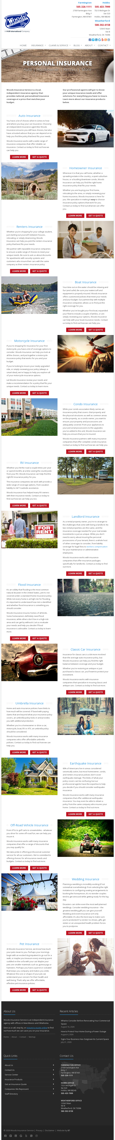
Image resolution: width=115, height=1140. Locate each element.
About (89, 45)
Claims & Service (59, 45)
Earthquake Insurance (85, 763)
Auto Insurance (29, 116)
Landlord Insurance (85, 517)
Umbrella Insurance (29, 703)
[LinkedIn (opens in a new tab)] (96, 40)
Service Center (11, 1074)
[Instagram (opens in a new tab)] (109, 40)
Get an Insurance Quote (16, 1084)
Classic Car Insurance (85, 649)
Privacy (39, 1130)
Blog (77, 45)
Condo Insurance (86, 404)
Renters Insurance (29, 227)
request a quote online (37, 1027)
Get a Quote (39, 157)
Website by (63, 1130)
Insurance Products (13, 1079)
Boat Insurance (85, 282)
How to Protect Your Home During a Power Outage (83, 1033)
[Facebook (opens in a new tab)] (90, 40)
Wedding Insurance (85, 879)
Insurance (37, 45)
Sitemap (32, 1037)
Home (23, 45)
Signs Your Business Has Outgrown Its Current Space (85, 1040)
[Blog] (105, 40)
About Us (9, 1065)
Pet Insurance (29, 944)
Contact (103, 45)
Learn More (19, 157)
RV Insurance (29, 463)
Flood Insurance (29, 585)
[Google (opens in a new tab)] (99, 40)
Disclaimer (50, 1130)
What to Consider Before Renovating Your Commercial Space (85, 1023)
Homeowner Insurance (85, 168)
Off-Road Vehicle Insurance (29, 825)
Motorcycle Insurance (29, 341)
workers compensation (97, 546)
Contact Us (10, 1070)
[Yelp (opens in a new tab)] (103, 40)
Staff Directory (11, 1093)
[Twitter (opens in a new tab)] (93, 40)
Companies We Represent (17, 1089)
